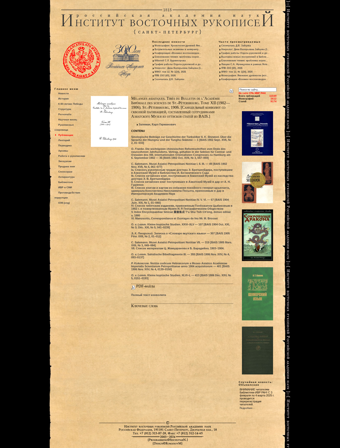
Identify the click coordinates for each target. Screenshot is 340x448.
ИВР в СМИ (65, 187)
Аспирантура (66, 177)
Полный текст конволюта (148, 294)
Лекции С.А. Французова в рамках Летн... (245, 64)
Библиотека (65, 182)
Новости (63, 93)
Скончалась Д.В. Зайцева (169, 79)
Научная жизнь (67, 119)
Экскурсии (64, 161)
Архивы (63, 150)
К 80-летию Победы (70, 103)
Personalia (64, 114)
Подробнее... (247, 408)
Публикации (65, 135)
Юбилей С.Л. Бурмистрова (170, 60)
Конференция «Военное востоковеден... (178, 53)
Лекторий (64, 140)
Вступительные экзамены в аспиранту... (177, 49)
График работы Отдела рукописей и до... (179, 64)
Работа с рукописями (71, 156)
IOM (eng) (64, 202)
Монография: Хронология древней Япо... (178, 45)
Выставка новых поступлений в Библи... (245, 57)
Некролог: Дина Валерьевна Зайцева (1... (179, 68)
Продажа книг (66, 166)
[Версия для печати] (231, 90)
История (63, 98)
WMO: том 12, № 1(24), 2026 (170, 72)
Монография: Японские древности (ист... (244, 75)
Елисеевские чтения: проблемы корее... (178, 57)
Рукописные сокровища (64, 127)
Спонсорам (65, 171)
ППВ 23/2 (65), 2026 (165, 75)
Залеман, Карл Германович (157, 124)
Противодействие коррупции (67, 195)
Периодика (65, 145)
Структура (64, 109)
